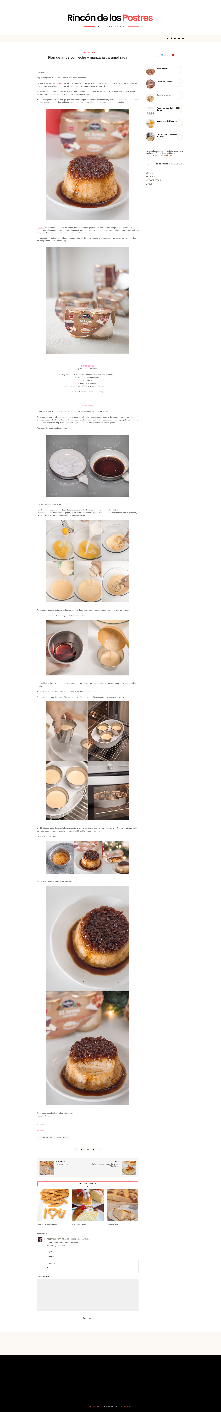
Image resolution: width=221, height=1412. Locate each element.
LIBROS (149, 173)
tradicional (61, 1137)
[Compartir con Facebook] (76, 1149)
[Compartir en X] (82, 1149)
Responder (50, 1256)
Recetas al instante (55, 1239)
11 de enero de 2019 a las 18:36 (77, 1239)
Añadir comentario (43, 1276)
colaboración (88, 52)
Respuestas (53, 1263)
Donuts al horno (164, 95)
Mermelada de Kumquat (167, 121)
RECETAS (150, 176)
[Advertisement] (183, 209)
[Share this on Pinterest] (88, 1149)
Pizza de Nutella (163, 69)
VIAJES (149, 184)
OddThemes (124, 1406)
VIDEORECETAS (153, 180)
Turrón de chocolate (165, 82)
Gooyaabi (95, 1406)
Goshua (59, 83)
